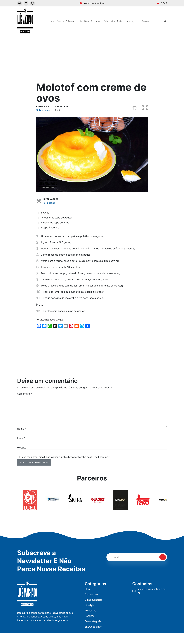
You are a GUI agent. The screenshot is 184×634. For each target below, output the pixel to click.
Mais (119, 21)
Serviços (95, 21)
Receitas (89, 616)
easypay (130, 21)
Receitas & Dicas (65, 21)
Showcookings (93, 626)
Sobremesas (43, 110)
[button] (145, 107)
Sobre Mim (109, 21)
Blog (86, 21)
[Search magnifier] (165, 21)
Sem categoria (93, 621)
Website (21, 447)
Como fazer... (92, 594)
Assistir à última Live (93, 3)
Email (21, 438)
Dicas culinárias (93, 599)
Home (51, 21)
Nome (21, 428)
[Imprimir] (134, 107)
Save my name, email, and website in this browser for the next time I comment (65, 457)
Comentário (24, 393)
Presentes (90, 610)
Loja (80, 21)
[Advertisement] (92, 56)
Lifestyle (89, 605)
